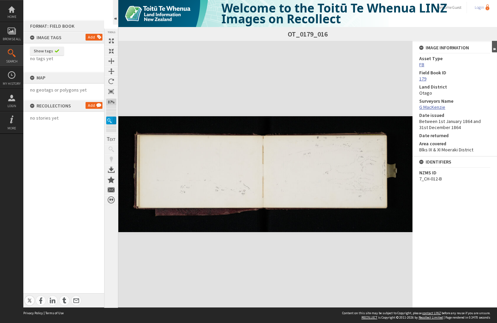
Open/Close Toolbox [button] (115, 12)
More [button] (11, 128)
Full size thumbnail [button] (111, 41)
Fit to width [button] (111, 61)
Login (11, 106)
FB (421, 64)
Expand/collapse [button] (494, 46)
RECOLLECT (369, 317)
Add (91, 37)
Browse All (12, 39)
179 (422, 79)
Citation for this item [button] (111, 200)
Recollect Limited (431, 317)
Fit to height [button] (111, 71)
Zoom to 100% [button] (111, 91)
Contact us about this (111, 190)
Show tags (43, 50)
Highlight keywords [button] (111, 159)
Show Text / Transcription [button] (111, 139)
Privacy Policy (33, 313)
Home (11, 17)
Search (12, 61)
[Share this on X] (29, 297)
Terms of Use (54, 313)
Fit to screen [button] (111, 51)
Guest (457, 7)
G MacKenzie (432, 107)
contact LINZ (431, 313)
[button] (111, 120)
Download (111, 170)
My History (12, 83)
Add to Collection (111, 180)
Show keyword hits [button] (111, 149)
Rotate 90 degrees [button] (111, 81)
